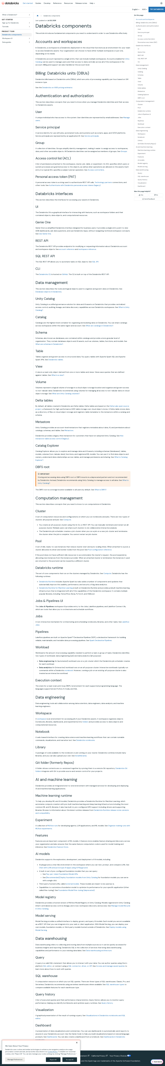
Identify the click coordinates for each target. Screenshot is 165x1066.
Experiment (141, 153)
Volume (140, 85)
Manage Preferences (15, 1059)
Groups (124, 151)
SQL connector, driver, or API (80, 966)
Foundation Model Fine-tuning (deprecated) (76, 890)
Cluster (140, 104)
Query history (107, 1003)
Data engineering (142, 131)
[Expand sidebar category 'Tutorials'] (29, 26)
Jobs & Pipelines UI (144, 114)
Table (139, 78)
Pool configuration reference (100, 550)
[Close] (76, 1042)
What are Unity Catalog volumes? (65, 393)
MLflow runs (53, 825)
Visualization (142, 183)
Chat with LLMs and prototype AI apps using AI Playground (63, 867)
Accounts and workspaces (145, 19)
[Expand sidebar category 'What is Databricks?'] (29, 15)
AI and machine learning (144, 147)
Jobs (139, 117)
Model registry (143, 163)
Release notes (81, 3)
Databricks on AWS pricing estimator (57, 87)
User (139, 29)
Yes (142, 195)
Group (140, 36)
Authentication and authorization (147, 26)
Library (140, 140)
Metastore (69, 430)
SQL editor (47, 966)
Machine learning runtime (146, 150)
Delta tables (142, 88)
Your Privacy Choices (118, 1056)
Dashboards (52, 1037)
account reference (67, 249)
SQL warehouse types (115, 984)
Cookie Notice (53, 1052)
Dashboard (141, 186)
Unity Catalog (142, 68)
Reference (57, 3)
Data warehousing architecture (99, 950)
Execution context (144, 127)
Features (141, 157)
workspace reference (87, 249)
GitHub (65, 274)
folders (85, 722)
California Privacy (98, 1056)
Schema (140, 75)
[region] (41, 1052)
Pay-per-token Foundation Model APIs (62, 874)
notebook (69, 670)
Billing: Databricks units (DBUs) (146, 23)
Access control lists (96, 170)
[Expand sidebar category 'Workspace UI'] (29, 38)
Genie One (141, 52)
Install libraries (81, 756)
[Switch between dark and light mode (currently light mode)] (161, 3)
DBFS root (141, 98)
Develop (47, 3)
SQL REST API (142, 59)
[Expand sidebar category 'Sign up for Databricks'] (29, 23)
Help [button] (91, 3)
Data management (142, 65)
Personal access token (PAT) (147, 42)
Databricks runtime (144, 111)
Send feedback (149, 199)
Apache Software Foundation (128, 1061)
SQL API (95, 262)
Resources (68, 3)
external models (72, 884)
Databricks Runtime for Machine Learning (56, 588)
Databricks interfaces (143, 46)
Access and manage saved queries (110, 966)
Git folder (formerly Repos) (147, 144)
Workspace (141, 134)
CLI (139, 62)
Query (140, 173)
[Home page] (37, 16)
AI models (141, 160)
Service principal (143, 32)
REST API (141, 55)
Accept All (69, 1059)
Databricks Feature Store (57, 847)
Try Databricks (157, 9)
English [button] (135, 9)
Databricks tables (55, 359)
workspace (41, 719)
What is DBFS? (100, 489)
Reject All (53, 1059)
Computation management (145, 101)
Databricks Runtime (47, 581)
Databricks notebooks (85, 740)
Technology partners (103, 182)
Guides (38, 3)
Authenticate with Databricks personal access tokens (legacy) (75, 185)
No (157, 195)
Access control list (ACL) (146, 39)
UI (138, 49)
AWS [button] (144, 9)
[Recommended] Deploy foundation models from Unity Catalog (72, 877)
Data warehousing (142, 170)
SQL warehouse (143, 176)
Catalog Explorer (143, 95)
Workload (141, 124)
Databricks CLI (45, 274)
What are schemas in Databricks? (49, 344)
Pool (139, 108)
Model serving (142, 167)
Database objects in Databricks (48, 292)
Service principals (92, 136)
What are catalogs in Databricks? (99, 325)
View (139, 82)
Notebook (141, 137)
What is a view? (57, 375)
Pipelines (141, 121)
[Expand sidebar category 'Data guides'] (29, 42)
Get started (28, 3)
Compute (67, 520)
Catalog (140, 72)
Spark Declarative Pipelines (101, 640)
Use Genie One (45, 234)
